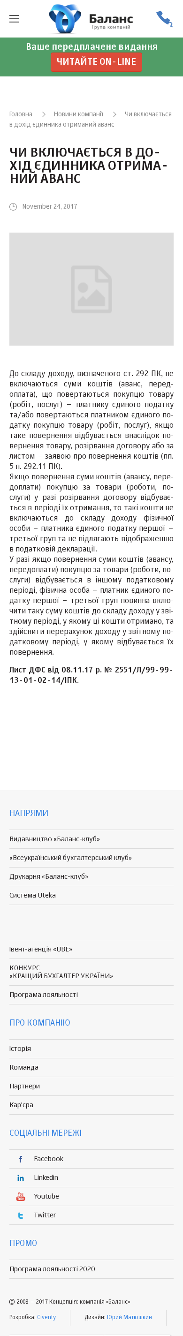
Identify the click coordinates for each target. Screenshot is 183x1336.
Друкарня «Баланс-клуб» (48, 876)
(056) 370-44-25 (164, 19)
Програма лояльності (43, 994)
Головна (20, 114)
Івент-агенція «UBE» (40, 949)
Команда (23, 1067)
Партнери (24, 1086)
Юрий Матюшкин (129, 1318)
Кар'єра (21, 1105)
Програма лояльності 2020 (52, 1269)
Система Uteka (32, 895)
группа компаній (91, 18)
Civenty (46, 1318)
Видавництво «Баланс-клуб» (54, 839)
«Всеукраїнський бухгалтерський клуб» (70, 857)
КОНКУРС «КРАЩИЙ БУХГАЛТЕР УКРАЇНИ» (61, 972)
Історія (20, 1048)
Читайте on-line (96, 62)
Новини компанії (78, 114)
